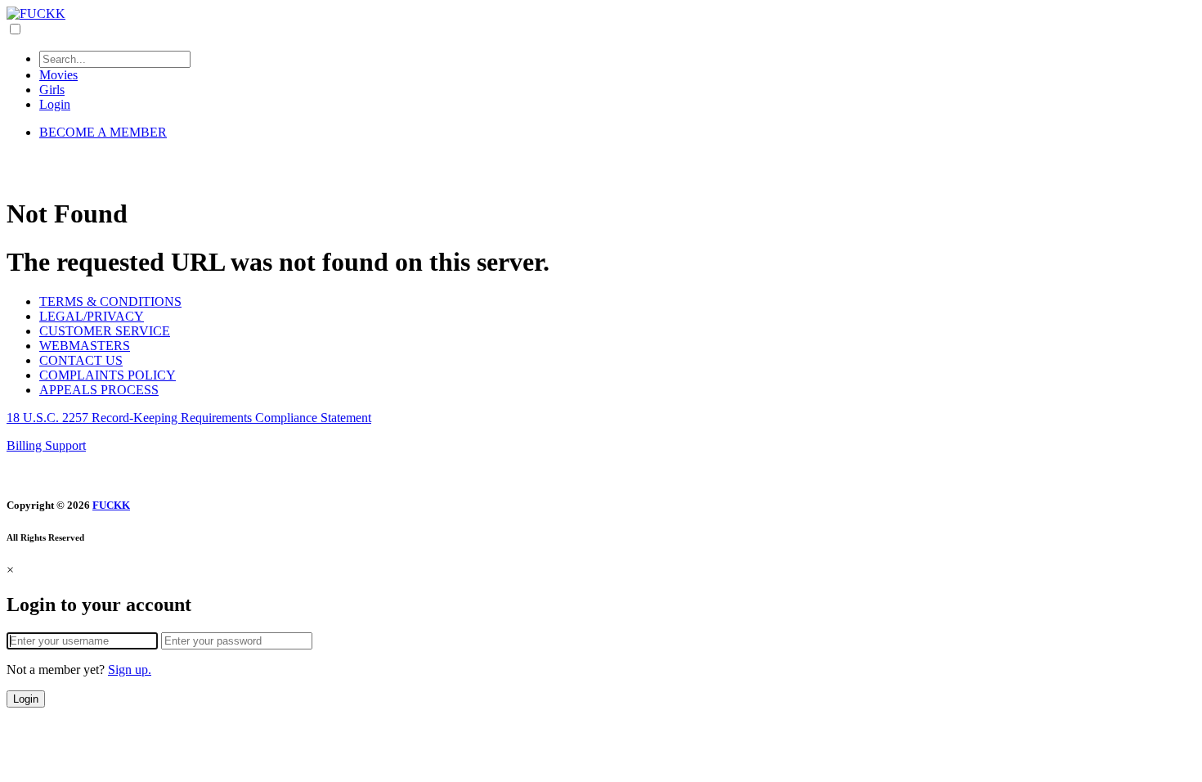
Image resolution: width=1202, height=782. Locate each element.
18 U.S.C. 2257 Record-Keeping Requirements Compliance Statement (189, 418)
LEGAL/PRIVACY (91, 316)
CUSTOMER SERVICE (104, 331)
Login (54, 104)
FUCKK (111, 505)
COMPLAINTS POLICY (107, 375)
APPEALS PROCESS (99, 390)
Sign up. (129, 669)
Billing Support (46, 445)
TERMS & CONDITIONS (110, 301)
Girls (52, 90)
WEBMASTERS (84, 346)
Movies (58, 75)
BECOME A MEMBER (103, 132)
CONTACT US (81, 360)
